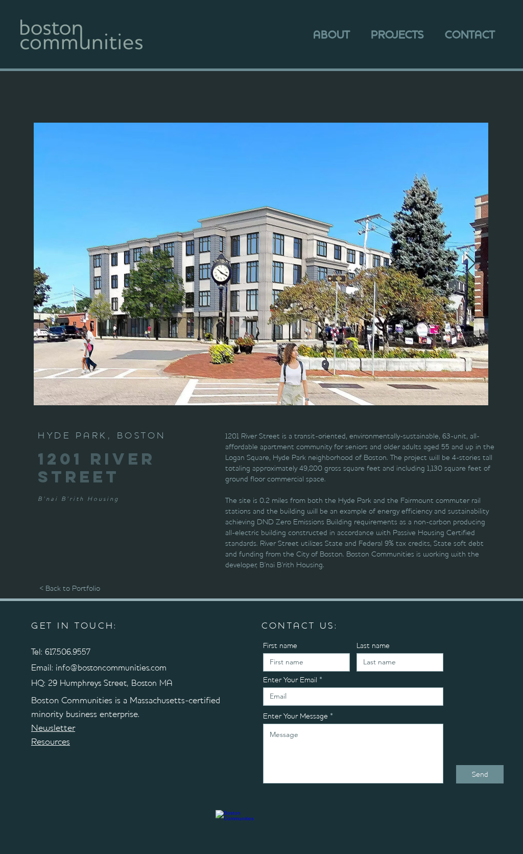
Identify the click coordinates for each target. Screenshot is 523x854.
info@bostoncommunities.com (111, 667)
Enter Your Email (290, 680)
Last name (373, 646)
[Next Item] (471, 264)
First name (280, 646)
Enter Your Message (295, 716)
